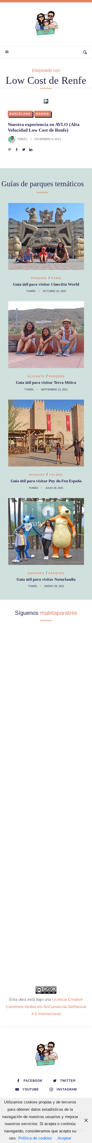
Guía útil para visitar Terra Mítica (46, 382)
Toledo (56, 474)
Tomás (22, 139)
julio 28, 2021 (54, 487)
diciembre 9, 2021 (48, 139)
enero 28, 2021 (54, 586)
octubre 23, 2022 (54, 291)
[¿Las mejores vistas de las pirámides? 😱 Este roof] (46, 813)
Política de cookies (35, 1138)
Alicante (36, 376)
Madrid (42, 113)
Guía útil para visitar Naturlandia (46, 579)
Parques (39, 278)
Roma (56, 278)
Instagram (67, 1089)
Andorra (36, 573)
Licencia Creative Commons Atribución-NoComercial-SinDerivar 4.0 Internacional (46, 1006)
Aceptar (64, 1138)
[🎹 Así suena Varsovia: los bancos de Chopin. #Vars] (46, 711)
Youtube (30, 1089)
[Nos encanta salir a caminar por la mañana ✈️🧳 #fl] (46, 762)
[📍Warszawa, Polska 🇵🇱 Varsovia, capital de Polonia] (46, 659)
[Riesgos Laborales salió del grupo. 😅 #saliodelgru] (46, 916)
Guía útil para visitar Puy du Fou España (46, 481)
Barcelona (20, 113)
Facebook (33, 1080)
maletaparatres (58, 613)
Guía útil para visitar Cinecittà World (46, 284)
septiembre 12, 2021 (54, 389)
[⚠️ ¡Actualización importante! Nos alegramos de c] (46, 865)
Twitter (67, 1080)
